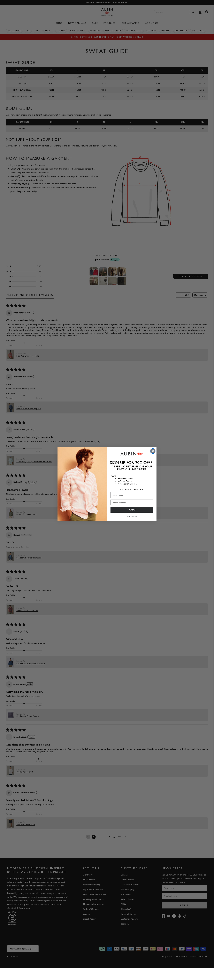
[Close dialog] (152, 451)
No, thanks (132, 516)
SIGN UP (132, 509)
